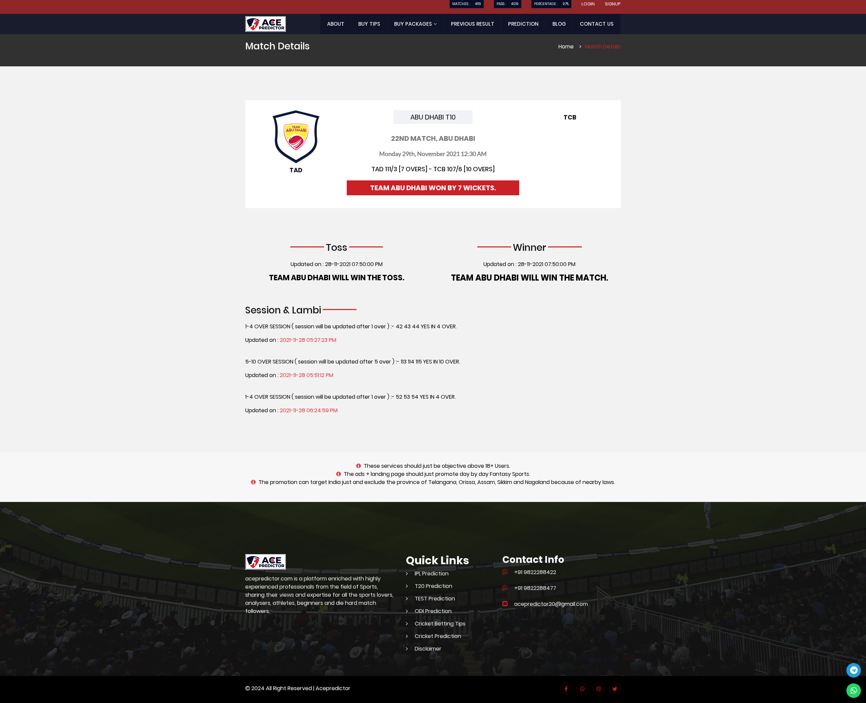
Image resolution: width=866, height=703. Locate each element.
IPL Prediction (432, 573)
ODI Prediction (433, 611)
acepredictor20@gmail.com (551, 604)
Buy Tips (369, 23)
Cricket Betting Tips (440, 624)
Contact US (597, 23)
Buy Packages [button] (413, 23)
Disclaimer (428, 649)
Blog (559, 23)
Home (566, 46)
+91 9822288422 (535, 572)
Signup (613, 4)
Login (588, 4)
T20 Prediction (433, 586)
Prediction (523, 23)
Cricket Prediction (438, 636)
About (335, 23)
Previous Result (472, 23)
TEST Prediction (435, 598)
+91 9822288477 (535, 588)
